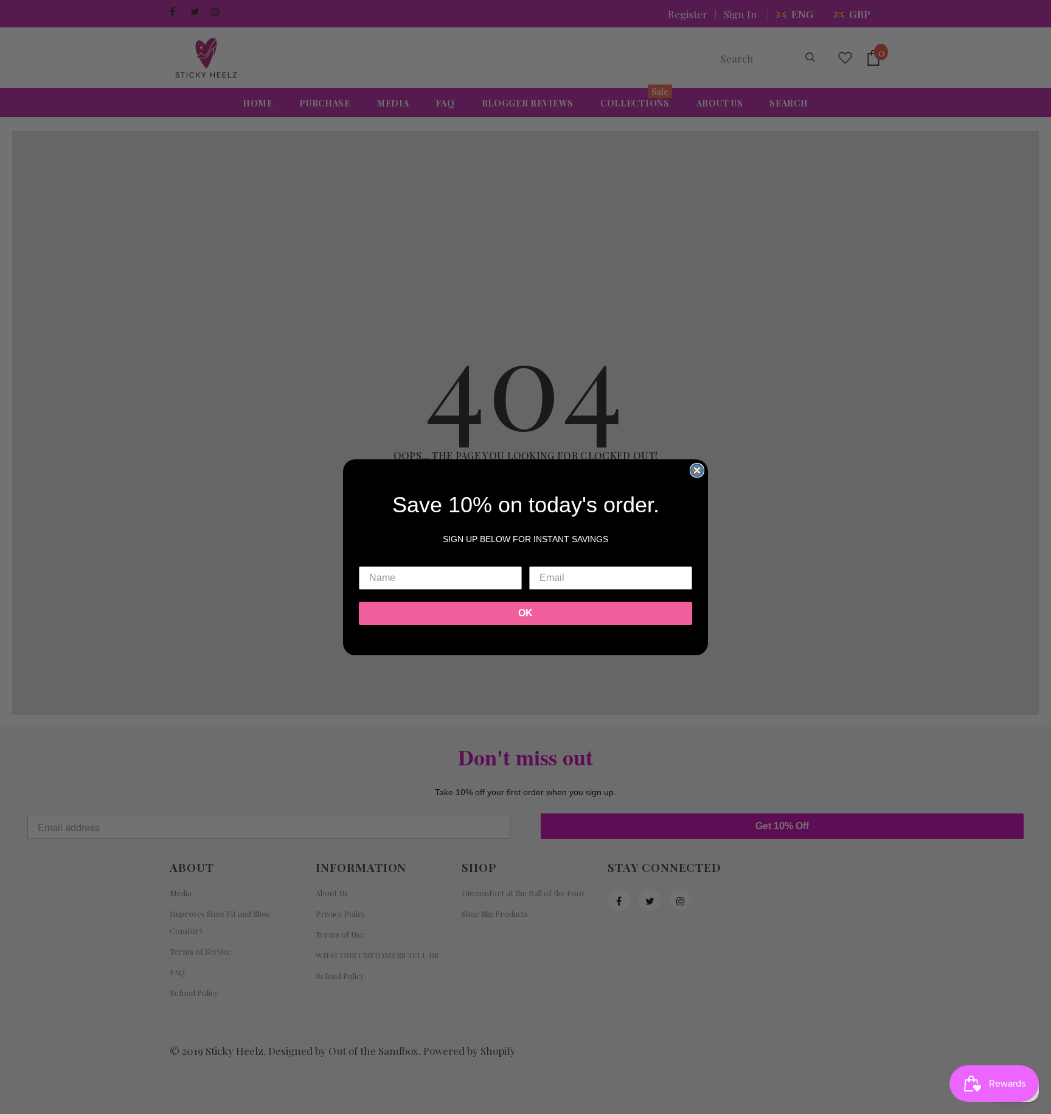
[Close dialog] (697, 470)
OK (525, 613)
